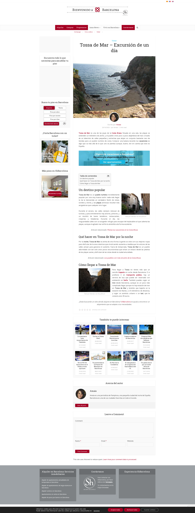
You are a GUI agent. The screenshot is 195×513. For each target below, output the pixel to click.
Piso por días (55, 119)
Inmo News (94, 27)
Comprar (70, 27)
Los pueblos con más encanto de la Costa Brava (122, 258)
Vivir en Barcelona (111, 27)
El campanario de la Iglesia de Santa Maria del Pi (130, 365)
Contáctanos (128, 27)
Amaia (118, 125)
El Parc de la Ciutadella (114, 364)
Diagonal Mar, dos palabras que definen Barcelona (146, 339)
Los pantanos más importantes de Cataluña (82, 339)
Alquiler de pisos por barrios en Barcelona (55, 497)
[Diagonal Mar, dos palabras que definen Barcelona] (146, 329)
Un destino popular (87, 178)
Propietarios (81, 27)
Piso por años (55, 112)
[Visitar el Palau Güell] (98, 329)
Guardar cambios (149, 510)
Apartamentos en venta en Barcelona (54, 494)
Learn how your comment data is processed (119, 459)
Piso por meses (54, 116)
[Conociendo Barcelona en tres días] (114, 329)
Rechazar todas (132, 510)
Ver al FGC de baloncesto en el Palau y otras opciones (82, 365)
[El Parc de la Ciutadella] (114, 356)
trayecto (122, 272)
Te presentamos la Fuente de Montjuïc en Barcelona (98, 365)
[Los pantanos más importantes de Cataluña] (82, 329)
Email (104, 441)
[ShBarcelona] (97, 10)
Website (130, 441)
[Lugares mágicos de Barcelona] (130, 329)
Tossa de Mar (84, 133)
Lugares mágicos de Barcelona (130, 337)
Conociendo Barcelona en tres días (114, 338)
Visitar (114, 41)
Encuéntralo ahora (51, 124)
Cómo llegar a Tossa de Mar (90, 183)
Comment (79, 421)
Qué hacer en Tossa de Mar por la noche (95, 181)
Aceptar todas (115, 510)
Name (78, 441)
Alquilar (60, 27)
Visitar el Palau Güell (98, 337)
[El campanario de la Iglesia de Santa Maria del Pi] (130, 356)
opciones (97, 511)
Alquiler (49, 108)
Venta (60, 108)
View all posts (81, 405)
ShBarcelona (126, 302)
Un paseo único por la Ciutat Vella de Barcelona (146, 365)
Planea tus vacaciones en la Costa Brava (122, 230)
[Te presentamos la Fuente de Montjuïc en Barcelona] (98, 356)
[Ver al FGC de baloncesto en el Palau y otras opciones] (82, 356)
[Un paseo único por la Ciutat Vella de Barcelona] (146, 356)
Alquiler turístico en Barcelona (51, 491)
